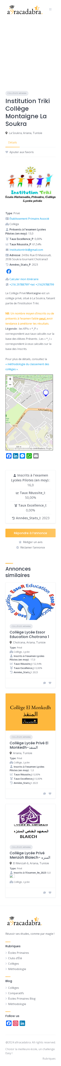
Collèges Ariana (16, 93)
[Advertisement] (30, 50)
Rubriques (49, 1058)
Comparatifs (16, 993)
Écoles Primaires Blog (22, 998)
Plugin (48, 448)
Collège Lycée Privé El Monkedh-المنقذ (29, 745)
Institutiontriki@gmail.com (26, 250)
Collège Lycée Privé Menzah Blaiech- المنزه (30, 855)
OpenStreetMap (24, 448)
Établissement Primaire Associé (29, 218)
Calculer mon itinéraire (23, 279)
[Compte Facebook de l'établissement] (8, 274)
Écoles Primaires (18, 953)
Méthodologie (17, 969)
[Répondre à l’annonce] (44, 683)
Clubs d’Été (15, 958)
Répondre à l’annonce (30, 533)
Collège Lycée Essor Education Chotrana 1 (29, 634)
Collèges (13, 963)
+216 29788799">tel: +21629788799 (31, 284)
